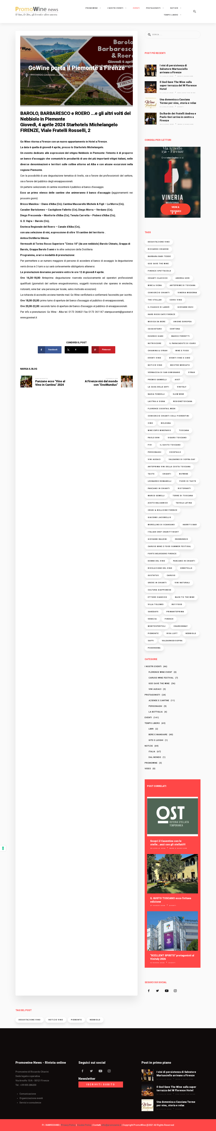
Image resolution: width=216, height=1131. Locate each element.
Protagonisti (153, 8)
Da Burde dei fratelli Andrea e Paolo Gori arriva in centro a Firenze (178, 117)
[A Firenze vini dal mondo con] (127, 381)
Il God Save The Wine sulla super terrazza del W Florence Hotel (178, 85)
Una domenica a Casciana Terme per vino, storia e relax (178, 101)
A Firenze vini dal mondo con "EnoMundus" (101, 383)
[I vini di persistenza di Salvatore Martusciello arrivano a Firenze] (150, 70)
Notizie (174, 8)
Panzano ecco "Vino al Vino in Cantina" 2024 (50, 383)
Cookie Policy (84, 1125)
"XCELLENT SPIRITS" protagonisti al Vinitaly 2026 (172, 957)
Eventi (136, 8)
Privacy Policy (68, 1125)
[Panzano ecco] (26, 381)
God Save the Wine (186, 92)
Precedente (41, 378)
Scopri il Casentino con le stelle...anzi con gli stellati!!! (167, 843)
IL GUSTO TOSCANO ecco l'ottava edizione (170, 900)
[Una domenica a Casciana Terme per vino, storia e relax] (150, 103)
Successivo (112, 378)
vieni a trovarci (175, 209)
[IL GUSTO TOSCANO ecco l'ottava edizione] (172, 873)
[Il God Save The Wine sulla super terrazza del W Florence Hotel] (150, 87)
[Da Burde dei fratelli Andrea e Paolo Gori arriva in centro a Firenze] (150, 119)
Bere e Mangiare (185, 76)
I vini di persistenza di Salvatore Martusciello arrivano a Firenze (174, 69)
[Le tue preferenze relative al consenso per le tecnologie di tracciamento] (3, 848)
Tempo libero (171, 15)
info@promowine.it (111, 1125)
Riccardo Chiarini (43, 74)
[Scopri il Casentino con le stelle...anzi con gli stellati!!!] (172, 816)
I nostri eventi (115, 8)
